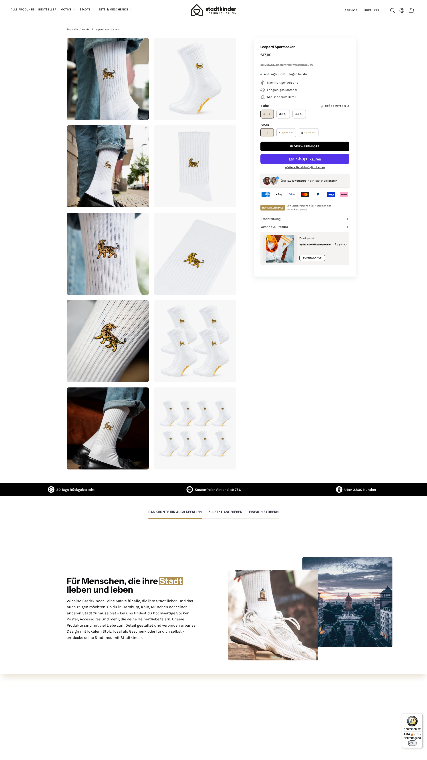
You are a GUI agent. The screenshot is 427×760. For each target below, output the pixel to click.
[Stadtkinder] (213, 10)
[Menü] (420, 716)
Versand (298, 64)
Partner (163, 730)
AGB (221, 693)
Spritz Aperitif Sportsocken (315, 244)
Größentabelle (106, 722)
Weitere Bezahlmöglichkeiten (305, 167)
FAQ (98, 693)
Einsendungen (168, 722)
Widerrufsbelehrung (234, 708)
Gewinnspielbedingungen (238, 722)
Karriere (163, 715)
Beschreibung (270, 219)
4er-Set (86, 29)
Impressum (227, 730)
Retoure (101, 708)
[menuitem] (22, 10)
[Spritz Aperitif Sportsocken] (280, 249)
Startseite (72, 29)
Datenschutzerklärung (236, 700)
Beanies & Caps (170, 700)
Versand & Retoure (274, 227)
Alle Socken (166, 693)
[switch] (412, 743)
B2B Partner (105, 730)
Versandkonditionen (234, 715)
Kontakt (101, 700)
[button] (351, 10)
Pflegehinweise (107, 715)
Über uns (164, 708)
